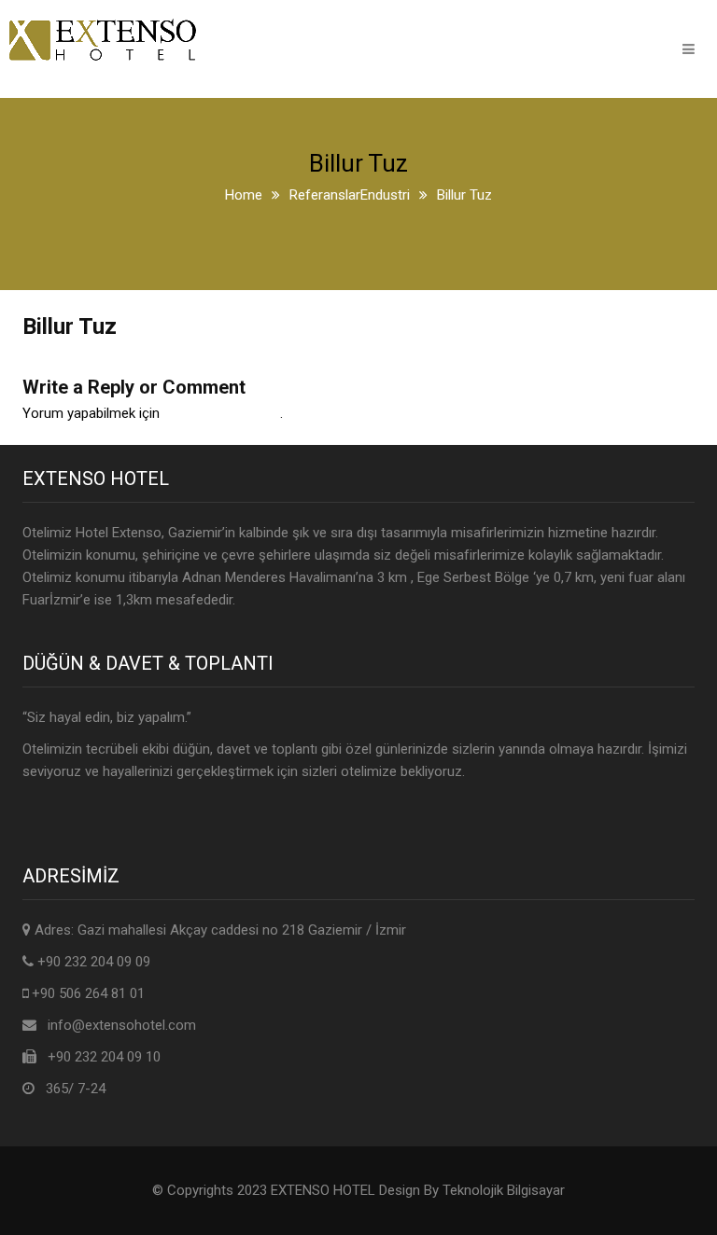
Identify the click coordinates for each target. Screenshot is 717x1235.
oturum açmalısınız (221, 413)
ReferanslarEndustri (349, 195)
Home (243, 195)
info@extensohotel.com (122, 1025)
